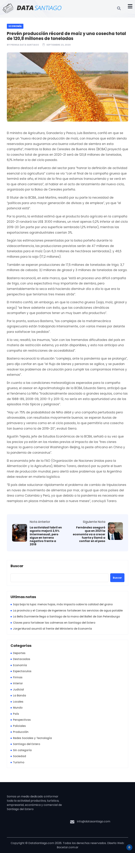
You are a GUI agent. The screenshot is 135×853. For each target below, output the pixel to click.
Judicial (18, 689)
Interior (18, 683)
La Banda (19, 695)
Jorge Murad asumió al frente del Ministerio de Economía (52, 628)
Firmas (17, 677)
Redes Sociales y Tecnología (32, 738)
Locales (18, 701)
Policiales (19, 726)
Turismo (18, 762)
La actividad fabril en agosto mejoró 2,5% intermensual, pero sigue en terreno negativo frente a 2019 (46, 536)
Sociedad (19, 756)
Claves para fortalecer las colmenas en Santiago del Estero (54, 622)
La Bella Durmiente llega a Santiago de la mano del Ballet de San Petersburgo (66, 616)
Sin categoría (22, 750)
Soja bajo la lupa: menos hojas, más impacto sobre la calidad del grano (63, 604)
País (16, 714)
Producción (20, 732)
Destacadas (21, 659)
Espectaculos (22, 671)
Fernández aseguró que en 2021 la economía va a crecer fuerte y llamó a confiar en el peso (89, 534)
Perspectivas (22, 720)
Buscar (17, 566)
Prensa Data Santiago (24, 44)
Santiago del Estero (26, 744)
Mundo (17, 707)
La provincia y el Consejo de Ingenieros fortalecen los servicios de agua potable (68, 610)
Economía (15, 26)
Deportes (19, 653)
